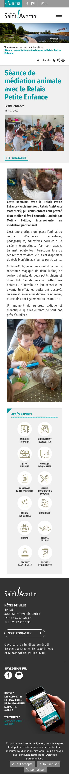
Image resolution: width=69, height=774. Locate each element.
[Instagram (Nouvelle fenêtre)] (33, 4)
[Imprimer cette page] (63, 60)
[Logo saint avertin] (20, 592)
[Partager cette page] (58, 60)
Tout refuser (50, 764)
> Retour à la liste (16, 158)
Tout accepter (23, 764)
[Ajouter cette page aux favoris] (53, 60)
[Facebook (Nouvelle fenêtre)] (26, 4)
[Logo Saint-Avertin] (22, 15)
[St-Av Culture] (13, 3)
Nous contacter (19, 633)
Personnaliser (35, 769)
